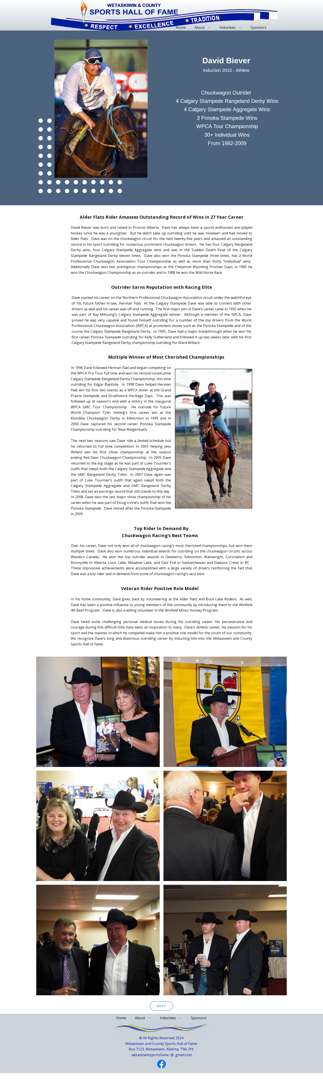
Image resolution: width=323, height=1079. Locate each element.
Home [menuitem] (181, 27)
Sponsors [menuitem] (258, 27)
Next (161, 1006)
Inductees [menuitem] (228, 27)
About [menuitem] (199, 27)
